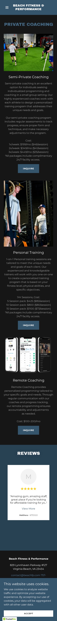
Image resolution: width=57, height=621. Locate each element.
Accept (28, 613)
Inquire (28, 168)
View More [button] (28, 508)
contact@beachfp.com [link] (25, 575)
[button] (7, 7)
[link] (28, 9)
